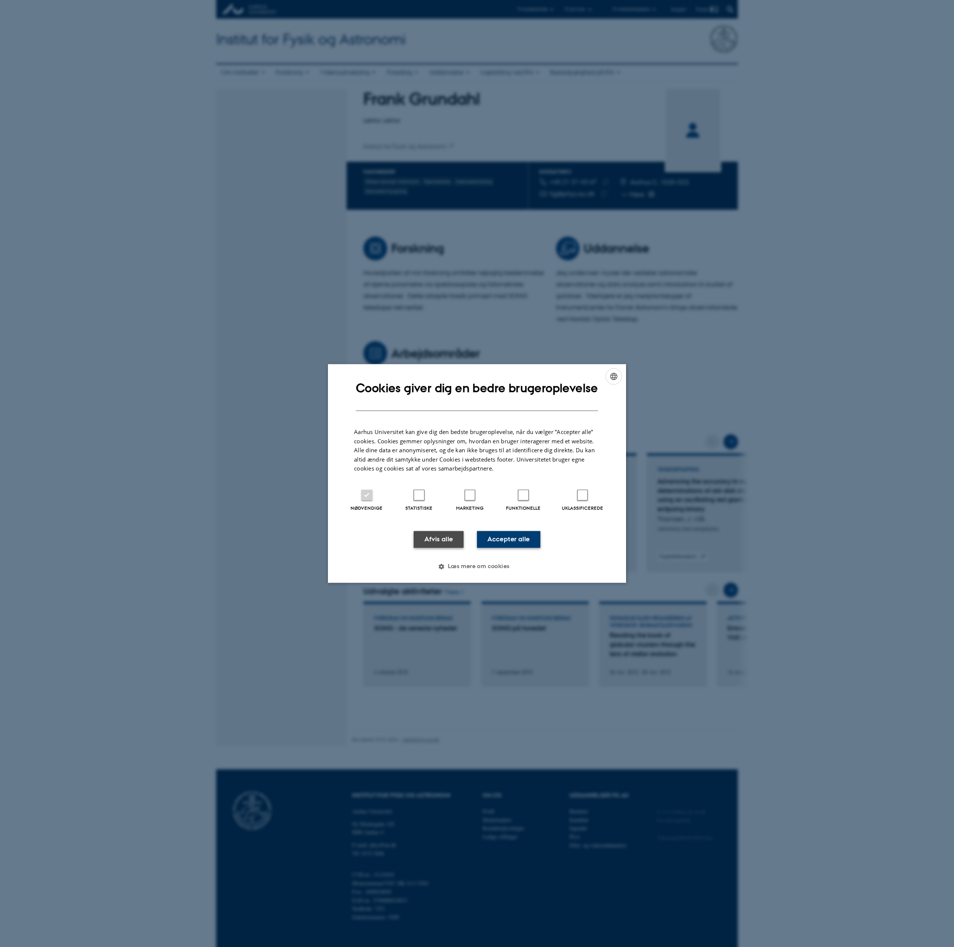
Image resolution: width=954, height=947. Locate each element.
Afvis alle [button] (438, 539)
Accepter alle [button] (508, 539)
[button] (476, 566)
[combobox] (613, 376)
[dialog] (477, 473)
